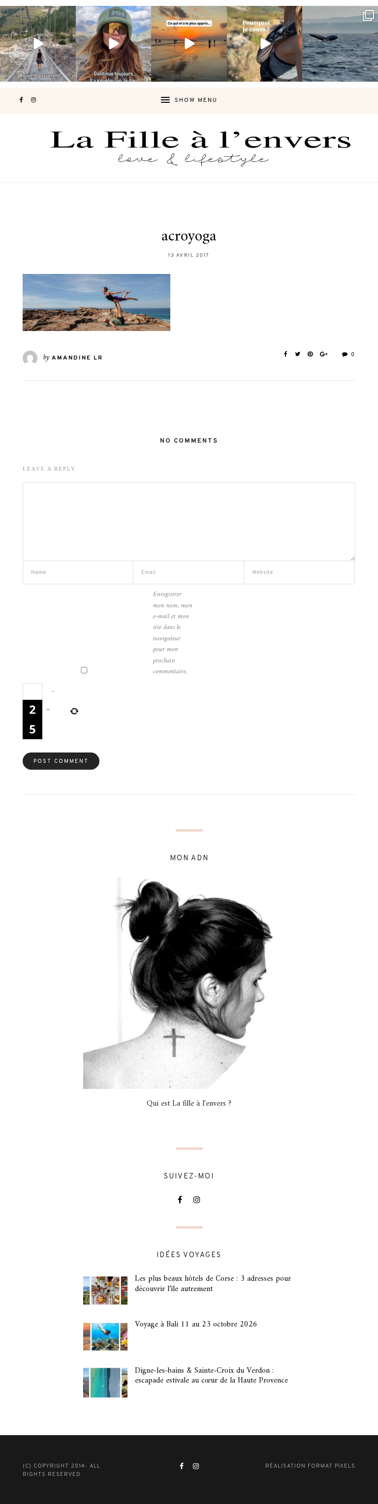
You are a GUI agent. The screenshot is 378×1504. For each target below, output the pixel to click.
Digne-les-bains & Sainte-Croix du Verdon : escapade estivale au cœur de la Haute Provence (211, 1376)
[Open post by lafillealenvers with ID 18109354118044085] (114, 44)
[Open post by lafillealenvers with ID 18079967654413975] (265, 44)
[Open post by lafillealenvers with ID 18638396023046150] (38, 44)
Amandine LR (77, 358)
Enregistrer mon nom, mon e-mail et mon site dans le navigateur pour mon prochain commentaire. (172, 633)
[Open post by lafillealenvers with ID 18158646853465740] (340, 44)
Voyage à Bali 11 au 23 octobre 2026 (196, 1324)
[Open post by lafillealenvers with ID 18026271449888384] (189, 44)
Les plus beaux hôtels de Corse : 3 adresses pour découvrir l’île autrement (213, 1284)
